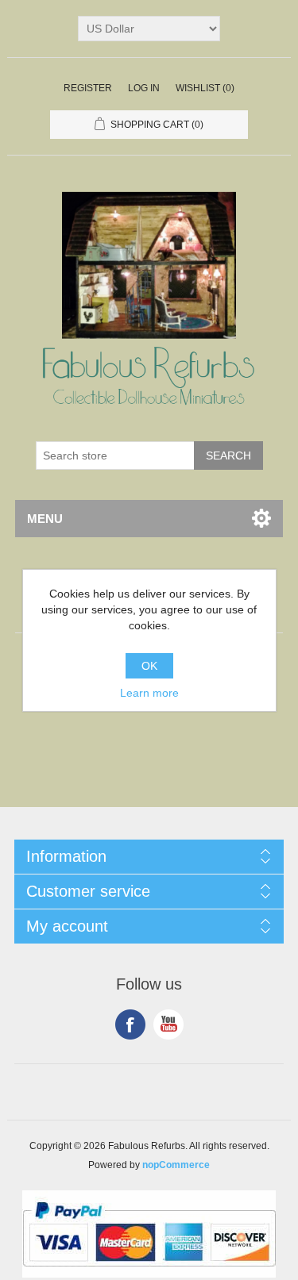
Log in (144, 88)
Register (88, 88)
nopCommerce (176, 1164)
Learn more (149, 692)
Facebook (130, 1024)
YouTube (168, 1024)
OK (149, 665)
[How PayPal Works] (149, 1273)
